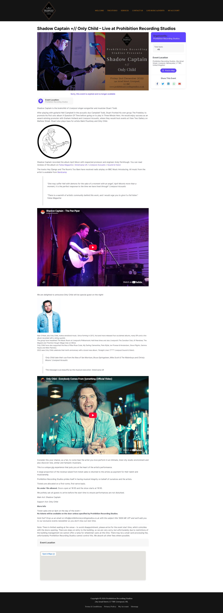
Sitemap (134, 606)
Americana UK (81, 165)
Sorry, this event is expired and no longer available (93, 94)
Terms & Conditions (93, 606)
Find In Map (170, 70)
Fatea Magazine (66, 165)
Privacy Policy (110, 606)
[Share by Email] (179, 83)
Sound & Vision (114, 165)
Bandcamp (62, 172)
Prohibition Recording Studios (166, 38)
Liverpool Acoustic (97, 165)
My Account (123, 606)
